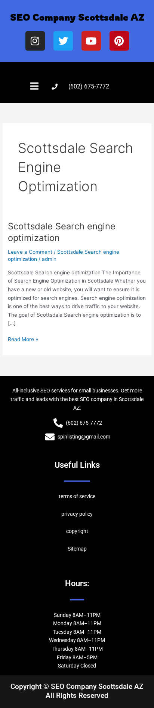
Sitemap (77, 549)
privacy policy (77, 514)
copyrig (74, 531)
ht (85, 531)
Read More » (23, 338)
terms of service (77, 496)
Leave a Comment (30, 252)
